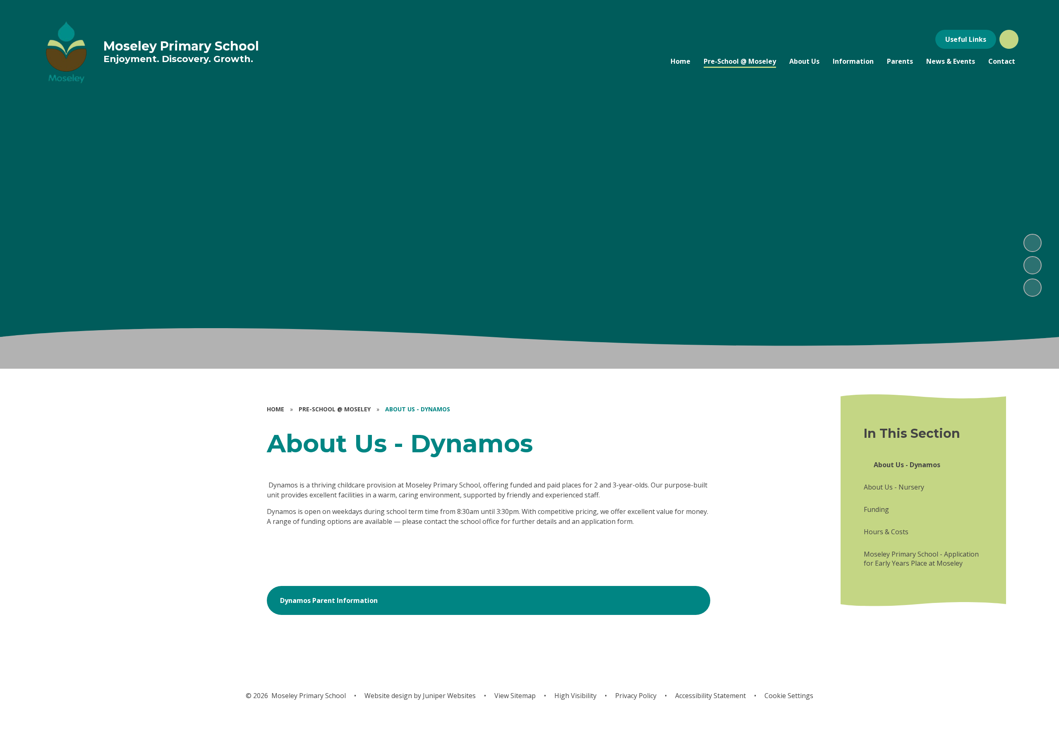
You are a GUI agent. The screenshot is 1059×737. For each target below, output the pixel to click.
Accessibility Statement (710, 695)
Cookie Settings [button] (788, 695)
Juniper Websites (448, 695)
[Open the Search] (1008, 39)
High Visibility (575, 695)
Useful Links (965, 39)
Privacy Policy (635, 695)
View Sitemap (515, 695)
